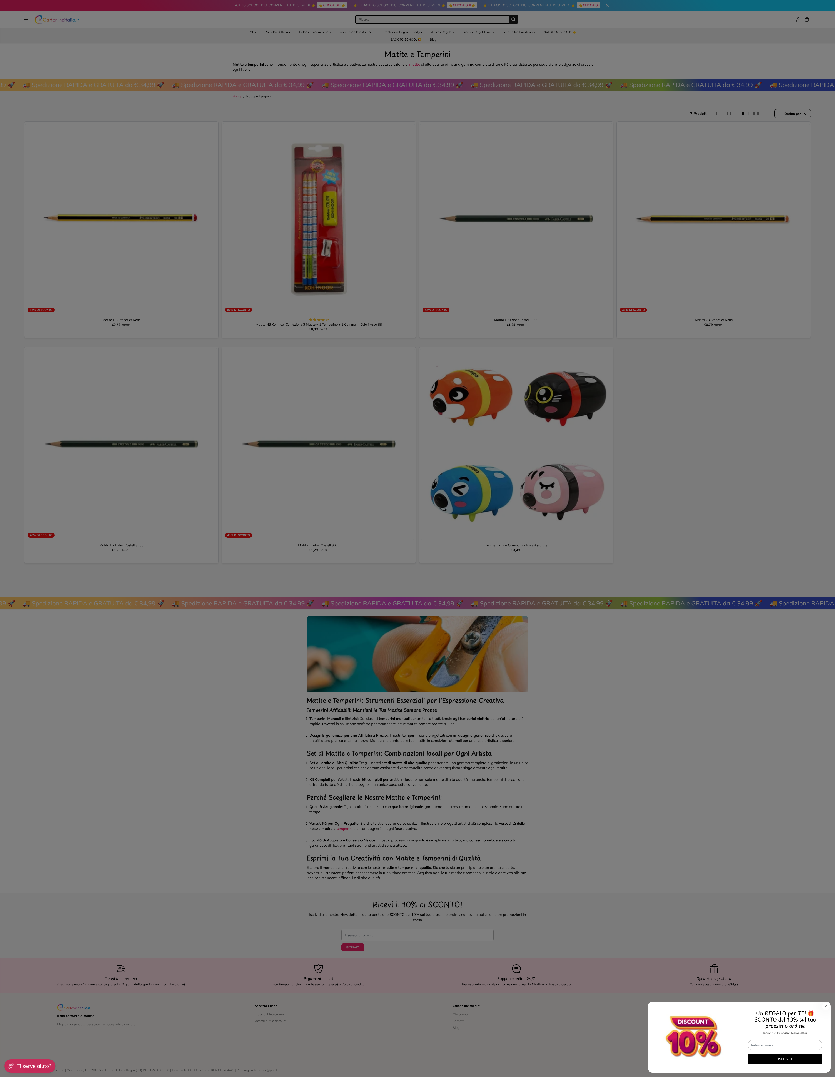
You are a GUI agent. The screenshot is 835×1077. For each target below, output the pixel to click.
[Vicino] (826, 1006)
